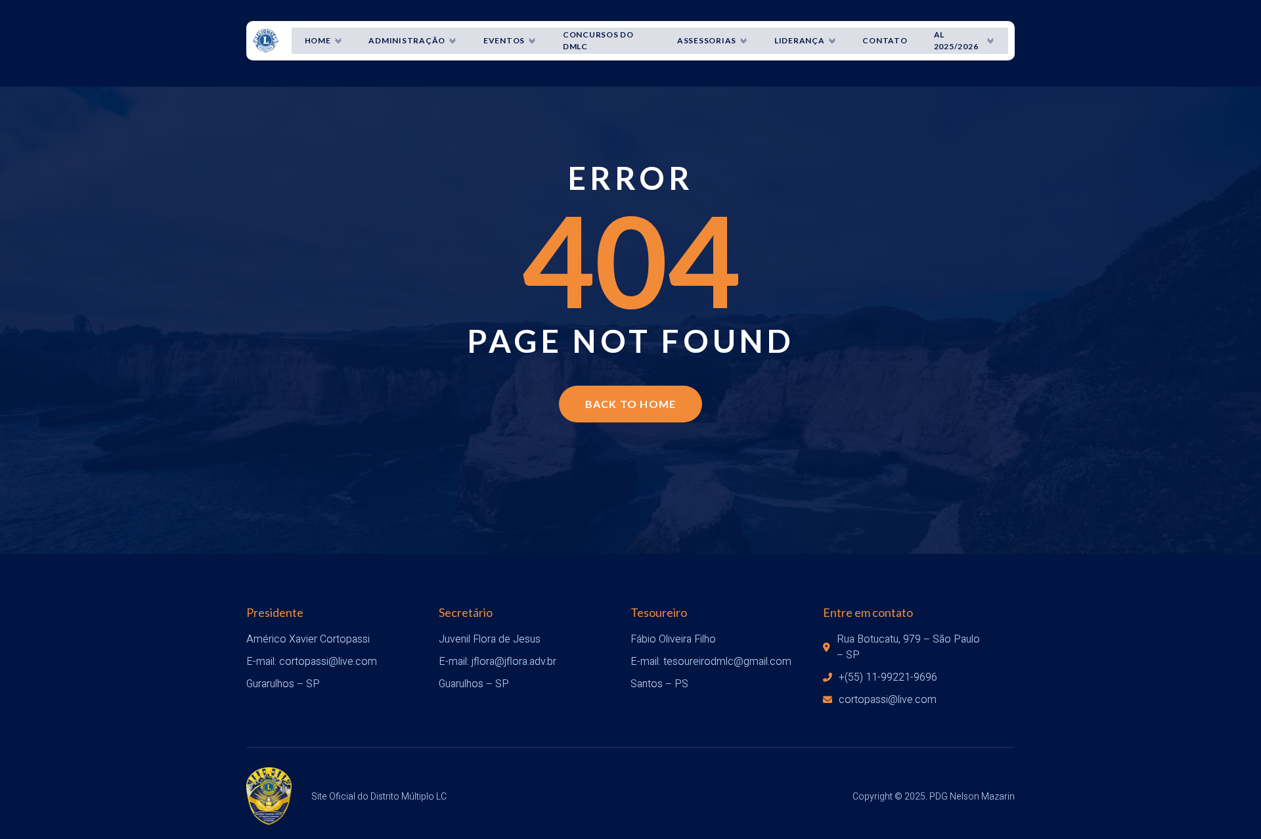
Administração (406, 40)
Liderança (799, 40)
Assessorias (706, 40)
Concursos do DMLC (598, 40)
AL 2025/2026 (956, 40)
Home (318, 40)
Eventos (504, 40)
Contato (884, 40)
